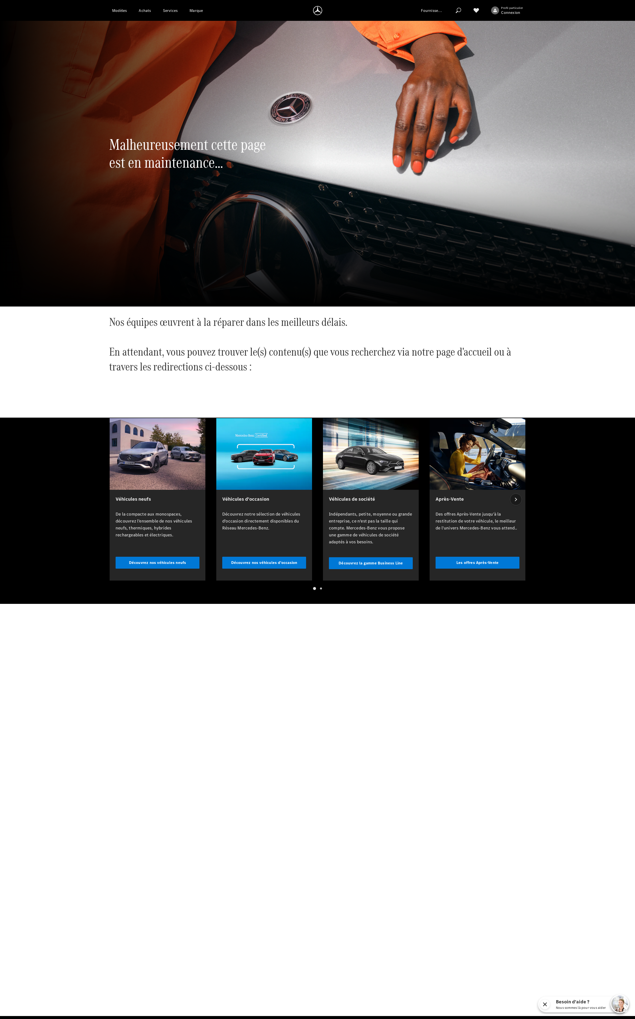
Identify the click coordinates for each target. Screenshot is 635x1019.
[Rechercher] (458, 10)
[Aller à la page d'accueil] (317, 10)
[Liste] (476, 10)
